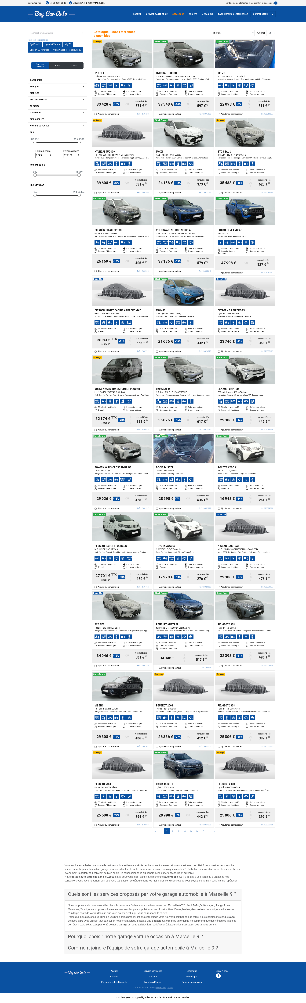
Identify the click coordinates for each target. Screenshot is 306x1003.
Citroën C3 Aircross (39, 50)
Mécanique (207, 14)
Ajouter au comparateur (108, 114)
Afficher (261, 33)
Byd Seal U (35, 44)
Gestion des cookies (192, 982)
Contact (114, 976)
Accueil (137, 14)
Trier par (217, 33)
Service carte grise (157, 14)
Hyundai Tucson (53, 44)
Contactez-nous (35, 3)
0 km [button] (57, 65)
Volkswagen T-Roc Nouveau (67, 50)
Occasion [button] (75, 65)
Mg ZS (68, 44)
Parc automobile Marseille (233, 14)
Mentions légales (152, 982)
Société (193, 14)
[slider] (35, 142)
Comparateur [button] (261, 14)
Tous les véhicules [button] (40, 65)
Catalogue (178, 14)
